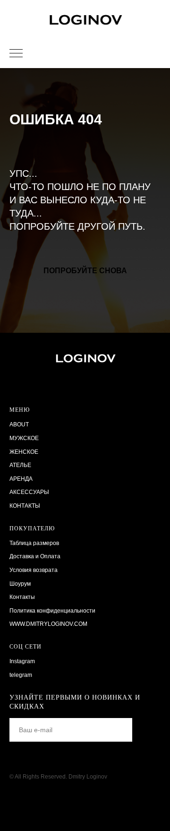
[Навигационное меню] (16, 54)
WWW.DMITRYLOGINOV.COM (48, 624)
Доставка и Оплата (34, 556)
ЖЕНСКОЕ (23, 452)
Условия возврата (33, 570)
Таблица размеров (34, 543)
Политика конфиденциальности (52, 610)
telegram (20, 675)
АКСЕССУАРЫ (29, 492)
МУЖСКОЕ (24, 438)
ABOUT (19, 424)
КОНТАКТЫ (24, 505)
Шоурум (20, 583)
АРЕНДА (21, 479)
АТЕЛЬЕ (20, 465)
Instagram (22, 661)
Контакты (22, 597)
